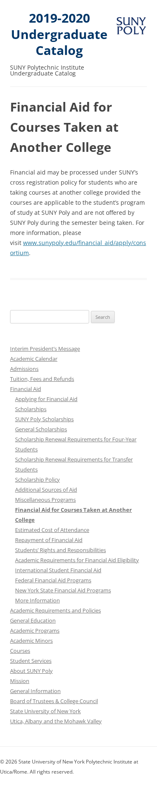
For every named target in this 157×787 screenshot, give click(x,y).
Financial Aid (25, 389)
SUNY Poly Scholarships (44, 419)
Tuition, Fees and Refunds (42, 379)
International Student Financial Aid (58, 570)
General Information (35, 691)
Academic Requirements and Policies (55, 610)
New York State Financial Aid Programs (63, 590)
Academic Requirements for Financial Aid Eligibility (77, 560)
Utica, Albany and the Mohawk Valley (56, 721)
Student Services (30, 661)
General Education (33, 620)
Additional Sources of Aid (46, 489)
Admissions (24, 369)
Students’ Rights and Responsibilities (60, 550)
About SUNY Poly (31, 671)
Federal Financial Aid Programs (53, 580)
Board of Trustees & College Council (54, 701)
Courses (20, 650)
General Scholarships (41, 429)
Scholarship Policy (37, 479)
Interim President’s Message (45, 348)
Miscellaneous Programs (45, 499)
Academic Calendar (33, 358)
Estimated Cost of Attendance (52, 530)
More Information (37, 600)
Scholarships (30, 409)
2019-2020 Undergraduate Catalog (59, 34)
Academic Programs (34, 630)
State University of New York (45, 711)
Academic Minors (31, 640)
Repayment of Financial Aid (48, 540)
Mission (19, 681)
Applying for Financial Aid (46, 399)
